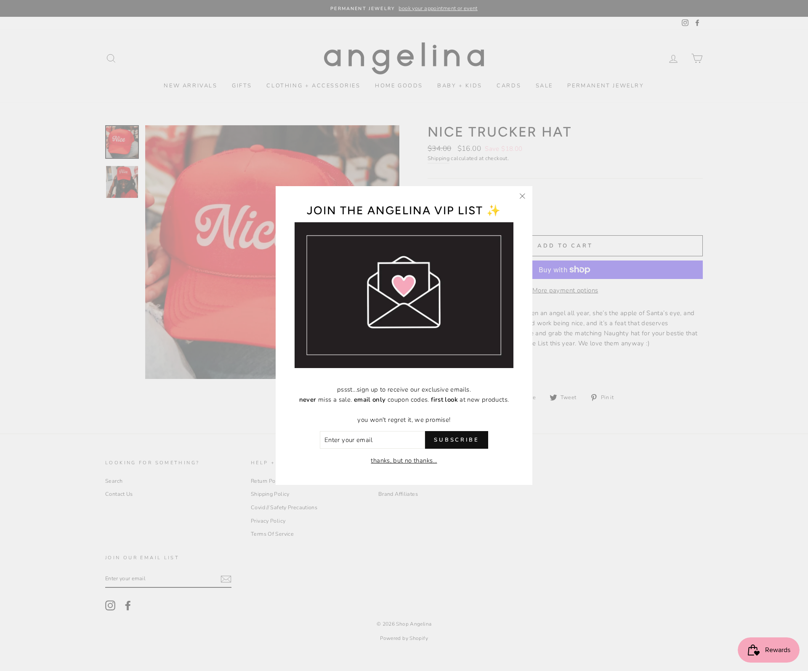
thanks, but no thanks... (404, 460)
